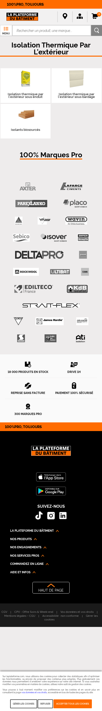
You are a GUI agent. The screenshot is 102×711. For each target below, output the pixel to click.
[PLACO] (75, 203)
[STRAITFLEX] (51, 305)
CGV (4, 612)
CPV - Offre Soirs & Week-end (33, 612)
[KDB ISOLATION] (77, 289)
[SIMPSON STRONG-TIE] (83, 237)
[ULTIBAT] (60, 272)
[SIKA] (18, 220)
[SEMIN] (21, 338)
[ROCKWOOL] (26, 271)
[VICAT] (18, 321)
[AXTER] (27, 186)
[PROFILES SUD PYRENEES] (50, 338)
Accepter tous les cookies (72, 703)
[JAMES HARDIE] (49, 321)
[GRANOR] (82, 321)
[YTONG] (84, 271)
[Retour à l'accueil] (51, 453)
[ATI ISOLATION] (80, 338)
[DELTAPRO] (39, 254)
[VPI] (44, 220)
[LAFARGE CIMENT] (71, 186)
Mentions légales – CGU (19, 616)
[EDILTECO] (34, 289)
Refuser (45, 703)
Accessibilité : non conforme (60, 616)
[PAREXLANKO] (31, 203)
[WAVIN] (76, 220)
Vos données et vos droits (77, 612)
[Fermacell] (83, 254)
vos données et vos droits (34, 692)
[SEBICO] (21, 237)
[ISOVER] (53, 237)
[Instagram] (51, 515)
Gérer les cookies (23, 703)
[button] (79, 16)
